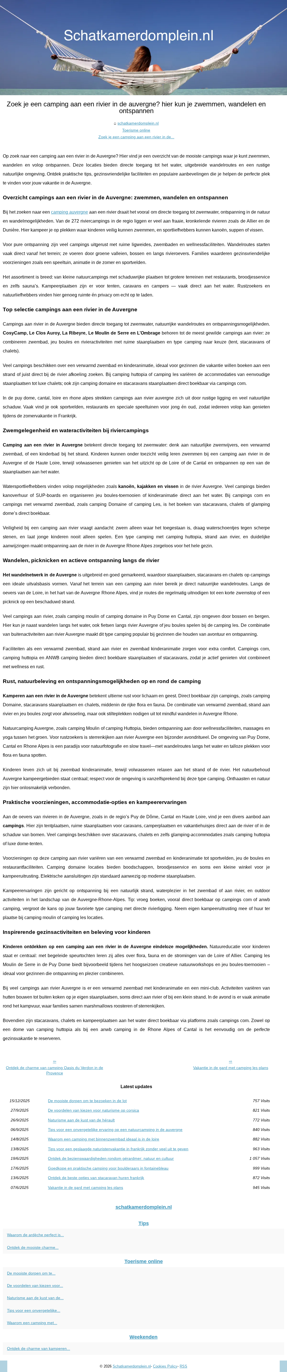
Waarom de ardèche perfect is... (35, 1235)
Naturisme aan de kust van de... (35, 1298)
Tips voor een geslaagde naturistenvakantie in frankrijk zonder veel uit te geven (118, 1149)
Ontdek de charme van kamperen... (38, 1348)
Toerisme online (136, 130)
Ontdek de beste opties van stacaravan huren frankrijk (96, 1178)
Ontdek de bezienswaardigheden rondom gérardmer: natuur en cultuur (111, 1158)
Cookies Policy (165, 1366)
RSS (183, 1366)
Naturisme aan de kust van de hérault (81, 1120)
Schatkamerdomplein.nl (132, 1366)
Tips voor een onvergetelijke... (33, 1310)
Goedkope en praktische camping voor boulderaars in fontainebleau (108, 1168)
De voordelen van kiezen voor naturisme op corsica (93, 1110)
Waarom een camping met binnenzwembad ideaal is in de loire (103, 1139)
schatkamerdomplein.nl (138, 123)
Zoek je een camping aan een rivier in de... (136, 137)
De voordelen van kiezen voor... (35, 1285)
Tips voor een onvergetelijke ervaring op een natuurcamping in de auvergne (115, 1130)
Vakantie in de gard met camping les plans (230, 1067)
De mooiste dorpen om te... (31, 1273)
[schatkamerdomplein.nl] (143, 47)
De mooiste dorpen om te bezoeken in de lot (87, 1101)
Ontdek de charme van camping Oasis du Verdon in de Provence (54, 1070)
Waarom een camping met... (32, 1322)
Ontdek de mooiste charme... (33, 1247)
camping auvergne (69, 212)
